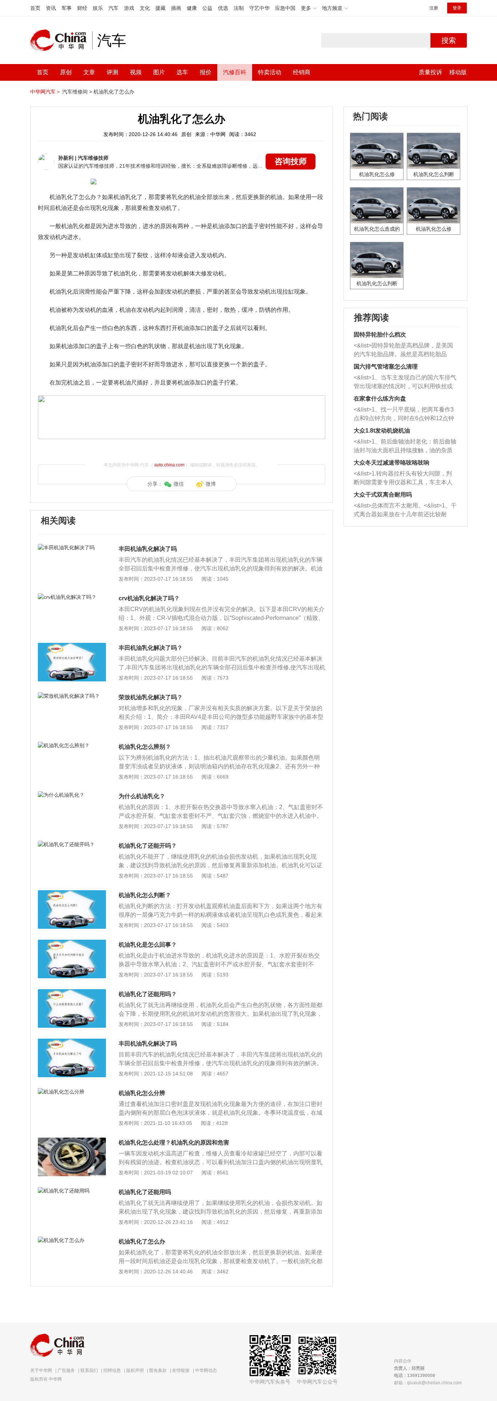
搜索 (448, 40)
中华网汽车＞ (45, 92)
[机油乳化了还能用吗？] (72, 993)
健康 (192, 8)
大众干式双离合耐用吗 (383, 494)
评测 (112, 72)
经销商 (301, 72)
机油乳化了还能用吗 (145, 1192)
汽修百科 (234, 72)
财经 (82, 8)
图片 (159, 72)
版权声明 (135, 1370)
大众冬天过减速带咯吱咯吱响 (391, 462)
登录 (457, 8)
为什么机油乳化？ (142, 796)
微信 (179, 484)
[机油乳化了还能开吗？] (72, 844)
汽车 (113, 8)
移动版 (458, 72)
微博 (211, 484)
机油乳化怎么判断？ (145, 895)
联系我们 (89, 1370)
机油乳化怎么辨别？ (145, 747)
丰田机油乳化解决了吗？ (151, 648)
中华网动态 (206, 1370)
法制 (239, 8)
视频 (136, 72)
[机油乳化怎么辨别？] (72, 745)
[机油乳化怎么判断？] (72, 894)
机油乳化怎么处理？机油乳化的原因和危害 (174, 1142)
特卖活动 (269, 72)
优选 (223, 8)
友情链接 (181, 1370)
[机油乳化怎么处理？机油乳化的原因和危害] (72, 1141)
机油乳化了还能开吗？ (148, 846)
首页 (35, 8)
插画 (176, 8)
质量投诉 (430, 72)
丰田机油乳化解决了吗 (148, 549)
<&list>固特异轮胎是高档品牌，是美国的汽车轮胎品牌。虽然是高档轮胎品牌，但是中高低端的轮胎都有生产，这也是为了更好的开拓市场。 (403, 350)
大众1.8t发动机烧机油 (382, 430)
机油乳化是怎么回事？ (148, 945)
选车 (182, 72)
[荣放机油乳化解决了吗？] (72, 696)
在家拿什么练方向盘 (380, 398)
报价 (205, 72)
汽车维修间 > (77, 92)
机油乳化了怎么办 (114, 92)
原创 (66, 72)
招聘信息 (112, 1370)
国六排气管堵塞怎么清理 (386, 366)
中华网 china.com (61, 40)
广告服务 (66, 1370)
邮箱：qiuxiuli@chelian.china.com (428, 1382)
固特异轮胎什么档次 (380, 334)
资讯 (51, 8)
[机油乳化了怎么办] (72, 1240)
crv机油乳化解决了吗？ (149, 598)
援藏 (160, 8)
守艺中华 (259, 8)
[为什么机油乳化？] (72, 795)
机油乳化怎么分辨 (142, 1093)
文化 (145, 8)
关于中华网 (41, 1370)
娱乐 (98, 8)
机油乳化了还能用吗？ (148, 994)
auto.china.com (169, 464)
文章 (89, 72)
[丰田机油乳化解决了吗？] (72, 646)
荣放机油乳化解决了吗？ (151, 697)
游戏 (129, 8)
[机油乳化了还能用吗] (72, 1191)
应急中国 (285, 8)
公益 (207, 8)
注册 (433, 8)
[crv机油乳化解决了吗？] (72, 597)
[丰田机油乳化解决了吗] (72, 547)
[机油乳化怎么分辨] (72, 1092)
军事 (66, 8)
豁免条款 (158, 1370)
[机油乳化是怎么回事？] (72, 943)
